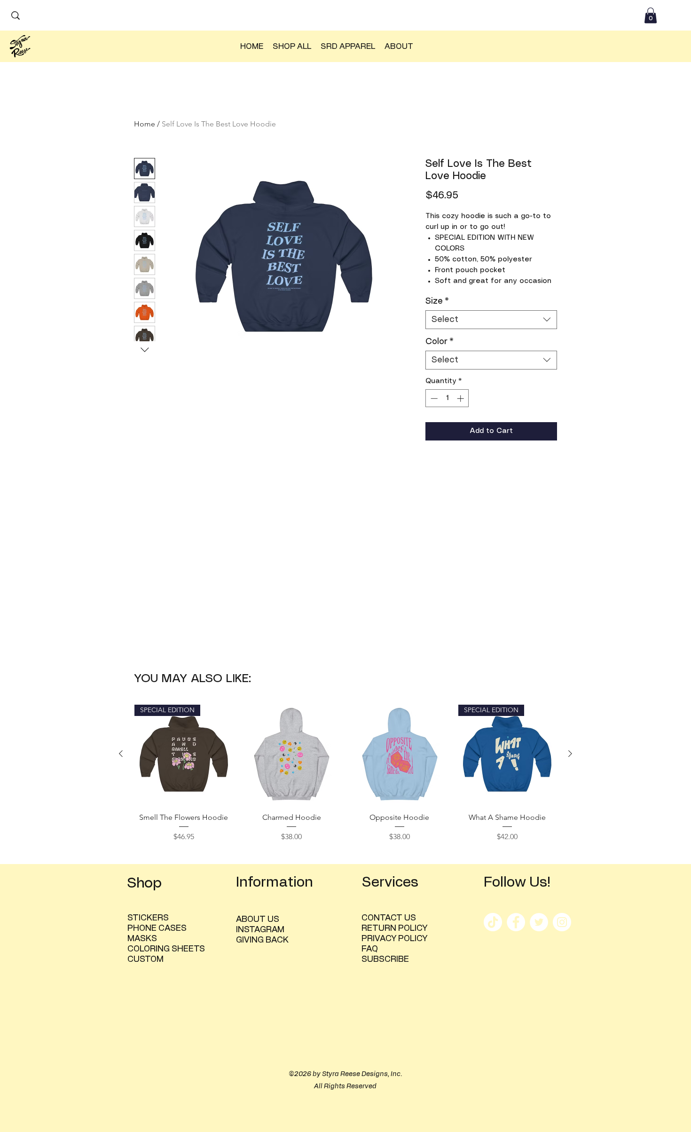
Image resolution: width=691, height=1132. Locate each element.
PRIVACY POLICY (394, 939)
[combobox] (491, 319)
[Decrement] (433, 398)
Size (437, 301)
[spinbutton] (447, 398)
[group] (345, 780)
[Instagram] (562, 922)
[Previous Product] (120, 753)
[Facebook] (516, 922)
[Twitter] (539, 922)
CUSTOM (145, 959)
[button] (650, 15)
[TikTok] (493, 922)
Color (439, 342)
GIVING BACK (262, 940)
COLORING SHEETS (166, 949)
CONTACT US (388, 918)
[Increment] (461, 398)
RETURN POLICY (394, 928)
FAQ (369, 949)
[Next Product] (570, 753)
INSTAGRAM (260, 930)
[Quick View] (292, 754)
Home (144, 123)
